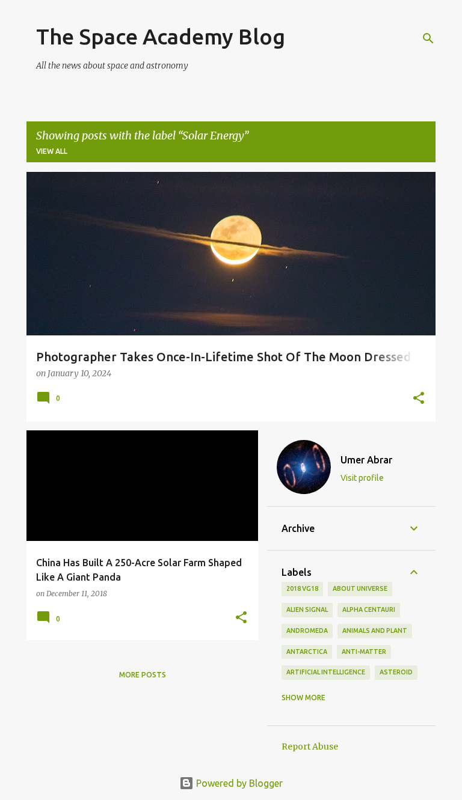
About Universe (360, 588)
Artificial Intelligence (325, 672)
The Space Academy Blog (160, 36)
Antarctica (306, 651)
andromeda (307, 630)
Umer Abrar (366, 459)
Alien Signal (307, 609)
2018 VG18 (302, 588)
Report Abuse (310, 746)
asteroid (396, 672)
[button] (418, 399)
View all (51, 151)
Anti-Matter (364, 651)
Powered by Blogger (238, 783)
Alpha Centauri (368, 609)
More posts (142, 675)
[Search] (428, 38)
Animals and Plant (374, 630)
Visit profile (362, 478)
